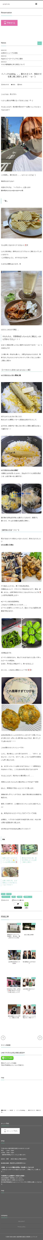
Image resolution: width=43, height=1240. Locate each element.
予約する (11, 23)
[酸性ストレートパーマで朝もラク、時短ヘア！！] (29, 1013)
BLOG (3, 894)
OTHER (9, 894)
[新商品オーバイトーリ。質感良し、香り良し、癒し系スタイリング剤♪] (13, 932)
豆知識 (20, 896)
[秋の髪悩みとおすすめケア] (29, 958)
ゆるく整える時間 (28, 934)
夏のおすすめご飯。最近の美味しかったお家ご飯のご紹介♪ (29, 860)
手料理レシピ (28, 896)
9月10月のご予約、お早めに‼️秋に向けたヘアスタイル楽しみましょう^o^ (13, 990)
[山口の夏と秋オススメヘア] (29, 985)
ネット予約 (12, 1131)
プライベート (6, 896)
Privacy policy (21, 1226)
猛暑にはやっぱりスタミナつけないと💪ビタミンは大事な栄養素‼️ (10, 860)
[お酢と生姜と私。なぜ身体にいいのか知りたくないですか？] (9, 872)
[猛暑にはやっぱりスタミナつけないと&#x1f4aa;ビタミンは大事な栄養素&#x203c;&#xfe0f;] (9, 849)
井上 (14, 896)
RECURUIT (21, 1221)
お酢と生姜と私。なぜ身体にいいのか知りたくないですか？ (9, 883)
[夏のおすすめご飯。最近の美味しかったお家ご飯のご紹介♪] (29, 849)
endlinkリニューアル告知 (9, 53)
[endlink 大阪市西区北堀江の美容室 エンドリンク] (6, 4)
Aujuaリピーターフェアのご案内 (12, 59)
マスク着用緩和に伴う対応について (13, 64)
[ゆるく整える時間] (29, 929)
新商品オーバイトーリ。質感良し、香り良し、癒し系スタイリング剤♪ (13, 936)
